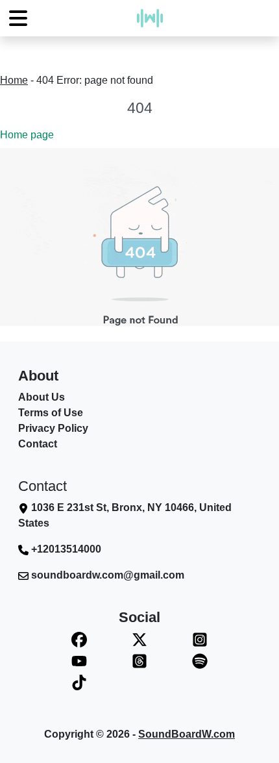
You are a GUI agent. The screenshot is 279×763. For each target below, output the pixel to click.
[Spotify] (199, 661)
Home (14, 80)
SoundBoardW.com (186, 734)
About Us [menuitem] (41, 397)
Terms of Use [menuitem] (50, 412)
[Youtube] (79, 661)
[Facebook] (79, 639)
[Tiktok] (79, 682)
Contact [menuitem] (37, 443)
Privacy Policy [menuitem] (53, 428)
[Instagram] (199, 639)
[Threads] (140, 661)
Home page (27, 134)
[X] (140, 639)
